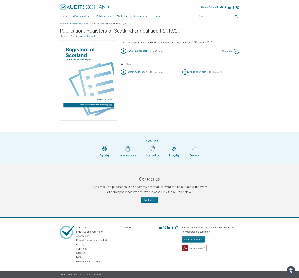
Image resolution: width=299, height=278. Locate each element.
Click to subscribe (193, 239)
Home (63, 23)
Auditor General (87, 36)
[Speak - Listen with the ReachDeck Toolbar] (291, 270)
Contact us (149, 199)
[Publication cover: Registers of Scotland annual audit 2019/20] (88, 80)
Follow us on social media (90, 231)
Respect (194, 155)
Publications (75, 23)
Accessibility (83, 235)
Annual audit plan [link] (197, 71)
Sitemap (80, 252)
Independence (128, 155)
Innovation (152, 155)
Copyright (81, 248)
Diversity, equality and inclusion (92, 240)
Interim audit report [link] (137, 71)
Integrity (174, 155)
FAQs (79, 257)
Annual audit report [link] (137, 50)
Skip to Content (209, 6)
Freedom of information (88, 261)
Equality (104, 155)
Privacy (80, 244)
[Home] (84, 6)
